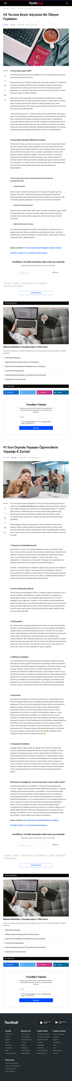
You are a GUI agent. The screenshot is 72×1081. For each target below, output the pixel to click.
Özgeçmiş (56, 1037)
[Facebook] (5, 76)
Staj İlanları (40, 1045)
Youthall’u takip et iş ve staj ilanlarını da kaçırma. (28, 253)
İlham (54, 1045)
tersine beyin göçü (41, 283)
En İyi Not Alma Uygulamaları (14, 370)
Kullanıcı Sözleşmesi (11, 1063)
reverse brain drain (27, 283)
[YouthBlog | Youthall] (36, 3)
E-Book (23, 1042)
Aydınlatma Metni (10, 1068)
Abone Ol (36, 428)
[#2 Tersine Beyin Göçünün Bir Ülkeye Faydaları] (36, 65)
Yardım (7, 1037)
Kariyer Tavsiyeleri (58, 1034)
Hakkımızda (8, 1034)
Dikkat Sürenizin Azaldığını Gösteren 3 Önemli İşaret (22, 362)
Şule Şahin (14, 457)
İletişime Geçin (25, 1053)
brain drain (16, 283)
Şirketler (8, 1039)
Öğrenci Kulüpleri (10, 1053)
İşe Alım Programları (43, 1034)
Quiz (54, 1048)
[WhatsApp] (5, 90)
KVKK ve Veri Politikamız (12, 1066)
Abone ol (55, 272)
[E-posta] (5, 95)
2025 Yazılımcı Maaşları (13, 358)
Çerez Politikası (10, 1071)
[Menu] (5, 3)
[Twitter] (5, 80)
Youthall (13, 25)
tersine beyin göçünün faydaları (13, 286)
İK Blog (23, 1045)
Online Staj (40, 1048)
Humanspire (56, 1042)
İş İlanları (40, 1042)
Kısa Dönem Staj (42, 1053)
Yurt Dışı (6, 457)
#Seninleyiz (24, 1048)
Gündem (5, 25)
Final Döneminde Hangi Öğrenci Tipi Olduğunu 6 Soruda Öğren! (25, 375)
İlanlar (7, 1042)
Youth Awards (25, 1050)
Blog (6, 1050)
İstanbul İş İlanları (42, 1039)
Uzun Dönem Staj (42, 1050)
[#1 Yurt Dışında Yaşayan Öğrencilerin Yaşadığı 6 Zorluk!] (36, 498)
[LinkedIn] (5, 85)
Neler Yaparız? (25, 1034)
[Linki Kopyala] (5, 100)
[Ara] (67, 3)
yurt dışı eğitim (60, 855)
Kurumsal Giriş (25, 1037)
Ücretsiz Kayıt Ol (26, 1039)
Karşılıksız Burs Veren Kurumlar (15, 379)
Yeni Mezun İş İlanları (43, 1037)
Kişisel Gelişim (57, 1050)
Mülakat (55, 1039)
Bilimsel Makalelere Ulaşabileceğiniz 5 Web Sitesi (25, 347)
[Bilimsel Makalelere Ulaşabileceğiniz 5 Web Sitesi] (36, 325)
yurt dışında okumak (10, 858)
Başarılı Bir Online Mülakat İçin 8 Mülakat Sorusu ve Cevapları (25, 366)
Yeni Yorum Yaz (36, 293)
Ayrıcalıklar (8, 1048)
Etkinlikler (8, 1045)
